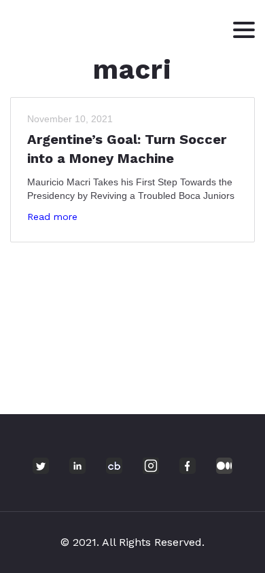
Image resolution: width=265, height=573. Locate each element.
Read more (52, 216)
